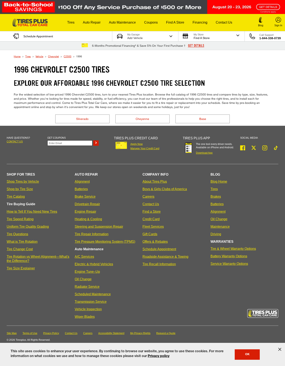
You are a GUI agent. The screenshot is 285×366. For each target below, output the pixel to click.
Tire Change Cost (20, 249)
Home (17, 56)
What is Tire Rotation (22, 241)
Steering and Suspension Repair (99, 226)
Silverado (82, 119)
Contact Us (150, 204)
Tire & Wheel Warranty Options (233, 248)
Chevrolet (53, 56)
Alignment (82, 181)
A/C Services (84, 256)
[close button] (280, 349)
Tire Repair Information (91, 234)
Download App (204, 152)
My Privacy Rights (140, 333)
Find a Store (151, 211)
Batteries (81, 189)
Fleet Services (153, 226)
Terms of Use (30, 333)
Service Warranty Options (229, 263)
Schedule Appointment (159, 249)
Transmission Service (91, 301)
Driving (216, 234)
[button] (70, 22)
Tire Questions (17, 234)
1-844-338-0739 (270, 38)
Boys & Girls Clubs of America (164, 189)
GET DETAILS (196, 45)
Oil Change (83, 279)
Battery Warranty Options (229, 256)
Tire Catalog (16, 196)
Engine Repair (85, 211)
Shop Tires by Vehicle (23, 181)
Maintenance (220, 226)
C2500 (67, 56)
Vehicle (39, 56)
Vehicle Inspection (88, 309)
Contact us (15, 141)
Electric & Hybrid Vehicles (94, 264)
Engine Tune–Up (87, 271)
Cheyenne (142, 119)
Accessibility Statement (111, 333)
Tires (28, 56)
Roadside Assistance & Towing (165, 256)
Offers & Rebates (155, 241)
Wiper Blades (85, 316)
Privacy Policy (51, 333)
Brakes (216, 196)
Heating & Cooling (88, 219)
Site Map (12, 333)
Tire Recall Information (159, 264)
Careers (148, 196)
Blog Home (219, 181)
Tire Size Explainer (21, 268)
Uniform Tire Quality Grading (28, 226)
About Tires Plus (154, 181)
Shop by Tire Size (20, 189)
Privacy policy (158, 356)
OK (247, 354)
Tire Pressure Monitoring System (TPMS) (105, 241)
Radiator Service (87, 286)
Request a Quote (165, 333)
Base (202, 119)
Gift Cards (149, 234)
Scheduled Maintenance (93, 294)
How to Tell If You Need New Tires (32, 211)
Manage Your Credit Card (144, 148)
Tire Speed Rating (20, 219)
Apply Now (136, 144)
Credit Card (151, 219)
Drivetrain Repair (87, 204)
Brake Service (85, 196)
